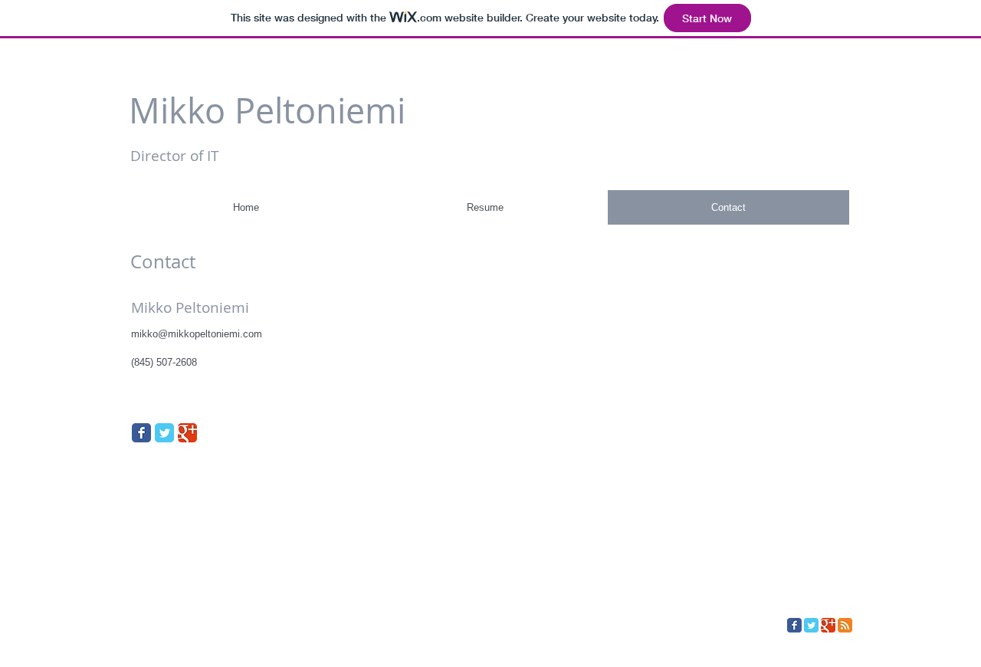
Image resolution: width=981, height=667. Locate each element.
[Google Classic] (187, 432)
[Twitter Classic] (164, 432)
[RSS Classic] (845, 625)
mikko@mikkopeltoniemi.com (196, 334)
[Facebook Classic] (141, 432)
